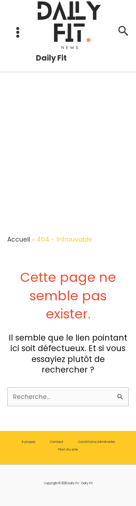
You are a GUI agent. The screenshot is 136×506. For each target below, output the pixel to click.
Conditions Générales (96, 442)
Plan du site (68, 449)
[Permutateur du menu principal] (18, 33)
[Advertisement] (68, 139)
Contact (56, 442)
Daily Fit (51, 58)
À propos (28, 442)
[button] (123, 32)
